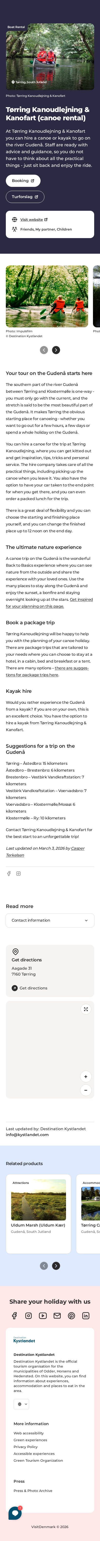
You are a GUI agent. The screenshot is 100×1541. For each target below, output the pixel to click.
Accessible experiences (34, 1453)
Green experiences (30, 1440)
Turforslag (22, 196)
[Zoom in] (86, 1076)
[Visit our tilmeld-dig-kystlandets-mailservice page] (57, 1315)
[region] (50, 1049)
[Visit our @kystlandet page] (43, 1315)
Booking (20, 180)
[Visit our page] (14, 1315)
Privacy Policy (26, 1447)
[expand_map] (86, 1009)
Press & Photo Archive (33, 1491)
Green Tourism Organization (38, 1460)
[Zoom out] (86, 1090)
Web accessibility (29, 1433)
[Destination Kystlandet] (24, 1340)
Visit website (31, 219)
